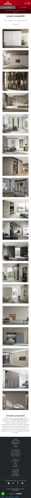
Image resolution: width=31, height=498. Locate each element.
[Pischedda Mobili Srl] (8, 3)
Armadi (19, 10)
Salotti (15, 462)
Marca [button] (5, 20)
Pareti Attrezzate (15, 460)
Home (6, 10)
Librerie (16, 459)
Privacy (2, 497)
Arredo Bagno (15, 475)
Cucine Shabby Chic (15, 454)
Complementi (15, 471)
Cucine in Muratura (16, 455)
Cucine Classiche (15, 451)
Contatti (15, 446)
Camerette (15, 466)
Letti (15, 463)
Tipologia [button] (19, 20)
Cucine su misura (15, 452)
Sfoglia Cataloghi (15, 442)
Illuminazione (15, 469)
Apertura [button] (25, 20)
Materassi (15, 472)
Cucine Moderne (15, 449)
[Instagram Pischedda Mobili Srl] (22, 483)
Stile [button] (15, 20)
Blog (15, 445)
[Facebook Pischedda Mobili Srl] (18, 483)
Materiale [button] (10, 20)
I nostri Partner (15, 440)
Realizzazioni (15, 443)
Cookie (7, 497)
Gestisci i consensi (14, 497)
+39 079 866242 (8, 7)
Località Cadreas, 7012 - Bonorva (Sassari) (15, 480)
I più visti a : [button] (15, 24)
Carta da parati (15, 474)
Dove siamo (23, 7)
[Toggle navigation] (28, 3)
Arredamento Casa (13, 10)
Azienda (15, 439)
